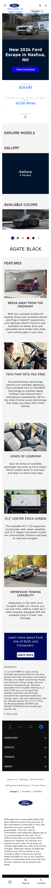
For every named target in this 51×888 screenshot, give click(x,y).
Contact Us (12, 779)
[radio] (12, 238)
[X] (10, 727)
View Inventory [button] (25, 69)
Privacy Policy (38, 785)
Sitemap (23, 779)
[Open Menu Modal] (5, 5)
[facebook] (41, 727)
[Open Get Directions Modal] (40, 5)
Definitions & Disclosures (18, 785)
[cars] (20, 727)
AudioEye (26, 791)
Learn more (25, 654)
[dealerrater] (31, 727)
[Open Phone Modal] (46, 5)
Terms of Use (36, 779)
